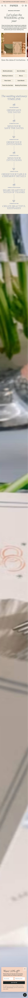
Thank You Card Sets (7, 85)
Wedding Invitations (7, 76)
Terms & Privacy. (10, 987)
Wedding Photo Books (21, 85)
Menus (21, 76)
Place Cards (7, 81)
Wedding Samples (7, 71)
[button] (25, 969)
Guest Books (21, 81)
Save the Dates (21, 71)
